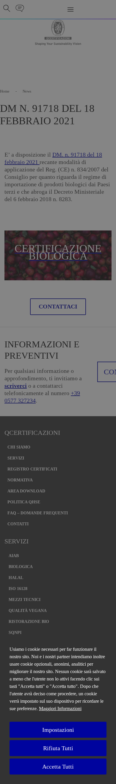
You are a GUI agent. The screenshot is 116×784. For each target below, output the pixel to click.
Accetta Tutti (58, 766)
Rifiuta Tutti (58, 748)
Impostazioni (58, 729)
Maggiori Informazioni (60, 708)
